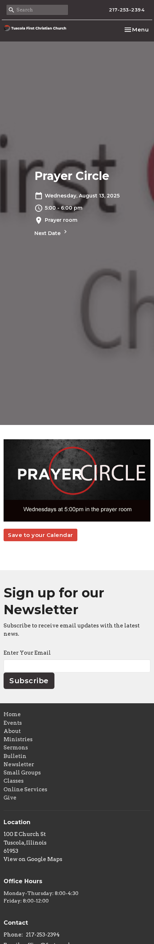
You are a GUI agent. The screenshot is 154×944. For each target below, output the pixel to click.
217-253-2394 (126, 10)
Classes (14, 781)
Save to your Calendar (40, 535)
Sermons (16, 747)
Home (12, 714)
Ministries (18, 739)
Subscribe (29, 680)
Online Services (25, 789)
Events (13, 723)
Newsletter (19, 764)
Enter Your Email (27, 653)
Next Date (48, 233)
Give (10, 797)
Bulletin (15, 756)
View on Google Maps (33, 859)
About (12, 731)
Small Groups (22, 772)
